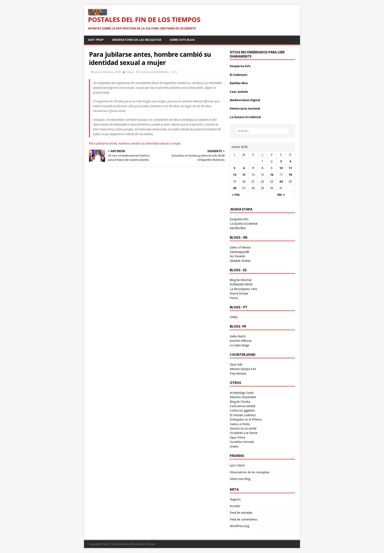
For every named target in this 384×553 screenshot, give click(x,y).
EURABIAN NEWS (241, 284)
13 (243, 174)
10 (281, 168)
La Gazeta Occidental (245, 117)
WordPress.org (239, 526)
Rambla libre (239, 83)
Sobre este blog (182, 40)
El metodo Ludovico (243, 415)
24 (281, 181)
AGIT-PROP (96, 40)
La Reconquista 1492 (243, 289)
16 (271, 174)
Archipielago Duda (241, 393)
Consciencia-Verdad (242, 406)
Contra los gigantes (242, 410)
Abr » (281, 194)
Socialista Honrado (242, 442)
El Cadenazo (238, 75)
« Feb (236, 194)
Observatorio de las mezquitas (136, 40)
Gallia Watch (238, 336)
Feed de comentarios (243, 519)
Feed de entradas (241, 512)
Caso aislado (239, 92)
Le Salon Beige (239, 345)
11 (290, 168)
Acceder (235, 506)
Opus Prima (237, 437)
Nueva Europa (239, 293)
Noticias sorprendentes (154, 72)
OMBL (234, 317)
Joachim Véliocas (241, 341)
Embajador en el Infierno (246, 419)
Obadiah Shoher (240, 261)
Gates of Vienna (240, 247)
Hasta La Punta (240, 424)
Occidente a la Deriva (243, 433)
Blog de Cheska (240, 402)
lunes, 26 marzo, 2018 (107, 72)
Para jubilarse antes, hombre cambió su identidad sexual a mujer (135, 143)
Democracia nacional (245, 108)
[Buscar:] (262, 131)
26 (234, 188)
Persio (234, 298)
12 (234, 174)
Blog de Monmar (241, 280)
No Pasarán (237, 256)
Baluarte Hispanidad (243, 397)
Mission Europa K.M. (243, 369)
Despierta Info (240, 66)
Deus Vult (236, 364)
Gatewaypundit (239, 252)
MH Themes (148, 544)
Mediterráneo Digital (245, 100)
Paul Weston (238, 373)
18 (290, 174)
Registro (235, 499)
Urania (234, 446)
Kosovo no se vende (243, 428)
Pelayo (130, 72)
